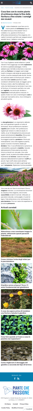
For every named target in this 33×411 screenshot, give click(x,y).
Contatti (15, 404)
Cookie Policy (5, 408)
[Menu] (2, 3)
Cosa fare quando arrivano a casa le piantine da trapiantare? (15, 338)
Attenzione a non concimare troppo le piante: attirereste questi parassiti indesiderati (16, 233)
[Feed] (18, 378)
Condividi (29, 409)
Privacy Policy (24, 404)
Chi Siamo (8, 404)
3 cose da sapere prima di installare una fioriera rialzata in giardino (15, 312)
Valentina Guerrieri (7, 22)
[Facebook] (15, 378)
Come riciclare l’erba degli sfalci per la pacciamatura (16, 260)
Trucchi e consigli (9, 7)
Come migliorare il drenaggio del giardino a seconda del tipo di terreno (16, 364)
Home (2, 7)
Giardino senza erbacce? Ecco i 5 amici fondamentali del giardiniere (15, 286)
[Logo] (16, 3)
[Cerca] (31, 3)
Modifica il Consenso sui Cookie (22, 408)
